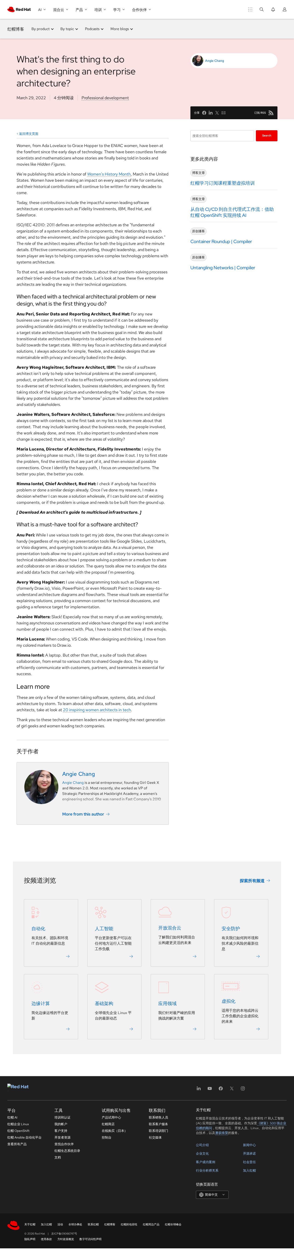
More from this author (83, 814)
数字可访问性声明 (90, 1239)
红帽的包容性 (129, 1224)
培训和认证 (62, 1117)
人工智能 (104, 929)
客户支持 (60, 1131)
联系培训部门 (158, 1131)
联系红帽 (93, 1224)
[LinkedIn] (198, 1090)
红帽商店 (108, 1124)
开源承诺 (249, 1153)
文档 (57, 1157)
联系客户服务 (158, 1124)
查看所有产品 (17, 1144)
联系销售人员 (158, 1117)
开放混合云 (169, 928)
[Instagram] (243, 1090)
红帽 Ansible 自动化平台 (24, 1137)
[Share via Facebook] (204, 113)
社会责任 (249, 1162)
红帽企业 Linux (18, 1124)
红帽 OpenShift (18, 1131)
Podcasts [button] (92, 28)
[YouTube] (209, 1090)
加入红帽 (249, 1170)
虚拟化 (228, 1001)
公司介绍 (202, 1145)
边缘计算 (40, 1003)
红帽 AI (12, 1117)
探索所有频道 (252, 880)
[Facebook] (220, 1090)
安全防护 (231, 929)
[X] (232, 1090)
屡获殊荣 (221, 1133)
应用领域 (167, 1003)
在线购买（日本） (114, 1131)
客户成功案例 (205, 1162)
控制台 (106, 1137)
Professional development (105, 97)
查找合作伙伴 (64, 1144)
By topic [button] (67, 28)
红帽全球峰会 (173, 1224)
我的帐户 (60, 1124)
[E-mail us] (223, 113)
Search (266, 135)
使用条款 (46, 1239)
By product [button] (40, 28)
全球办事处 (75, 1224)
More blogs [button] (119, 28)
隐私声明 (29, 1239)
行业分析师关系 (207, 1170)
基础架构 (104, 1003)
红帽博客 (15, 28)
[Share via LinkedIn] (210, 113)
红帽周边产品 (151, 1224)
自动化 (38, 929)
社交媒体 (155, 1137)
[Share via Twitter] (217, 113)
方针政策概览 (65, 1239)
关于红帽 (29, 1224)
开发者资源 (62, 1137)
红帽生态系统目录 (67, 1151)
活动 (60, 1224)
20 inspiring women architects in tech (97, 709)
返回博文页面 (28, 134)
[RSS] (271, 113)
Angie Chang (214, 61)
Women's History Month (109, 174)
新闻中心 (249, 1145)
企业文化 (202, 1153)
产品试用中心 (111, 1117)
